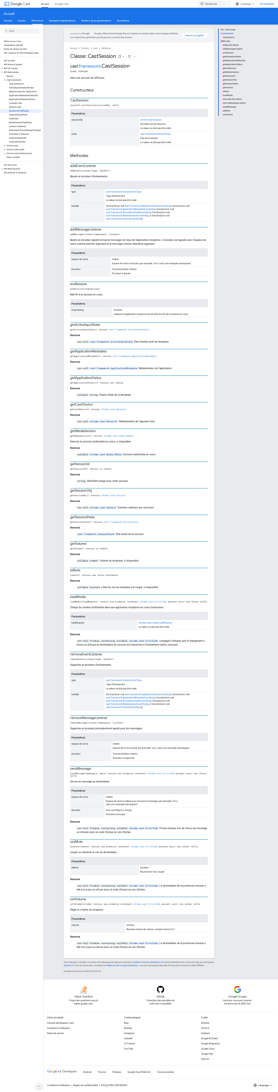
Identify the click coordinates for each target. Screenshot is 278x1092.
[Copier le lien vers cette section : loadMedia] (89, 597)
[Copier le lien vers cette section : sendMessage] (94, 769)
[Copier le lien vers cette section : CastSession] (91, 101)
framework (90, 66)
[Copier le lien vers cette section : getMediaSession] (99, 431)
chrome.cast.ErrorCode (153, 601)
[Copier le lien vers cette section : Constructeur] (97, 90)
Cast (26, 4)
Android (205, 1023)
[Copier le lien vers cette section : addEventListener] (99, 166)
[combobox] (215, 4)
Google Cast (62, 3)
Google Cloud (207, 1048)
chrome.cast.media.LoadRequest (155, 622)
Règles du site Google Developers (122, 965)
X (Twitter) (129, 1043)
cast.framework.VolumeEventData (123, 218)
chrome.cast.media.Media (118, 436)
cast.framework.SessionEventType (124, 191)
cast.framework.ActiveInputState (129, 329)
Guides (22, 20)
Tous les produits (165, 1072)
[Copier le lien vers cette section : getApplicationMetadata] (109, 352)
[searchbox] (21, 30)
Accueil (45, 3)
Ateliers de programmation (96, 20)
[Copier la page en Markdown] (130, 56)
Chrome (205, 1028)
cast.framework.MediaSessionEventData (127, 215)
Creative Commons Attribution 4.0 (148, 962)
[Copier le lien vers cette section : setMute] (86, 842)
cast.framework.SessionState (155, 134)
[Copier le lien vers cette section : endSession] (90, 284)
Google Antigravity (210, 1043)
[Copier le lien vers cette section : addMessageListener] (105, 230)
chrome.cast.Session (151, 119)
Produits (85, 48)
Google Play (207, 1054)
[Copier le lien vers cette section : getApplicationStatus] (104, 378)
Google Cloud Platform (139, 1072)
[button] (21, 68)
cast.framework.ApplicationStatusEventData (147, 206)
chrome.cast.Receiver (114, 409)
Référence (37, 20)
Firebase (205, 1033)
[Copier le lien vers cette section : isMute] (83, 570)
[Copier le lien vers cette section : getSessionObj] (95, 491)
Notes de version (55, 1033)
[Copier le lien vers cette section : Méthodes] (91, 156)
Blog (126, 1023)
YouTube (128, 1048)
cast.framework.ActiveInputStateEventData (128, 212)
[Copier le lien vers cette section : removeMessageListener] (111, 718)
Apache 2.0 (69, 965)
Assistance (123, 20)
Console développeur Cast (60, 1023)
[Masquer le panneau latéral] (39, 1086)
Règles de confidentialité (85, 1085)
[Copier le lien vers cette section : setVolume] (89, 899)
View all (205, 1059)
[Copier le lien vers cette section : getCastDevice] (96, 405)
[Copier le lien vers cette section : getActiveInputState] (103, 325)
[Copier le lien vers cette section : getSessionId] (92, 464)
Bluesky (128, 1028)
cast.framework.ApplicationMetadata (134, 356)
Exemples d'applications (62, 20)
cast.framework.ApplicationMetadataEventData (130, 209)
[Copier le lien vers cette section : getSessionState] (98, 517)
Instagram (129, 1033)
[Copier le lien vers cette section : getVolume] (89, 544)
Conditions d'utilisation (58, 1028)
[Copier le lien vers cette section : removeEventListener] (105, 655)
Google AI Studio (209, 1038)
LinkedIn (128, 1038)
